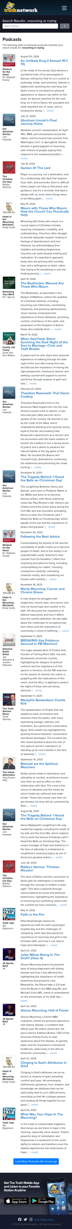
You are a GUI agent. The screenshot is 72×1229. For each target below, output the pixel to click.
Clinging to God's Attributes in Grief (44, 1064)
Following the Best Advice (40, 537)
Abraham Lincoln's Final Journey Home (39, 122)
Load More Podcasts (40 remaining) (36, 1161)
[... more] (48, 110)
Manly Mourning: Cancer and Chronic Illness (43, 590)
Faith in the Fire (32, 915)
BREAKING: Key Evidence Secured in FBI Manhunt (40, 642)
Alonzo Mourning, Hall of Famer (45, 1011)
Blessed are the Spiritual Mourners (39, 765)
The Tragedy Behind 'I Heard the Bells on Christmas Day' (42, 478)
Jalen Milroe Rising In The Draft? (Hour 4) (40, 956)
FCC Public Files (44, 1220)
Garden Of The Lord (36, 168)
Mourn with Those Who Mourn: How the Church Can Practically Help (45, 211)
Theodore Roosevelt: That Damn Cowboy (45, 395)
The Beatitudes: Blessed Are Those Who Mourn (42, 285)
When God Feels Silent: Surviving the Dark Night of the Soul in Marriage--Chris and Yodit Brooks (44, 344)
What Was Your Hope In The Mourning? (42, 1116)
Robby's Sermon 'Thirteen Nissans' (40, 868)
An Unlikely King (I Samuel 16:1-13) (44, 62)
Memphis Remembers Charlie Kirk (43, 702)
